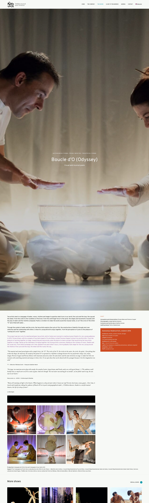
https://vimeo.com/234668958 (19, 399)
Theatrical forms (89, 153)
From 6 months (75, 153)
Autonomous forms (60, 153)
